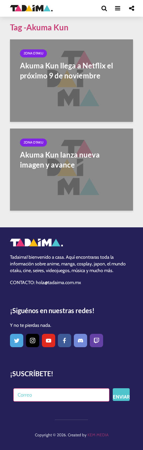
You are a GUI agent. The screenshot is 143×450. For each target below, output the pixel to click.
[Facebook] (64, 340)
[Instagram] (32, 340)
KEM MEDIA (97, 434)
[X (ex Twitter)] (16, 340)
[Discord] (80, 340)
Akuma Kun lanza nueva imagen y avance (60, 159)
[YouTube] (48, 340)
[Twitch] (96, 340)
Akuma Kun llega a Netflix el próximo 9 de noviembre (66, 70)
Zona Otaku (33, 53)
